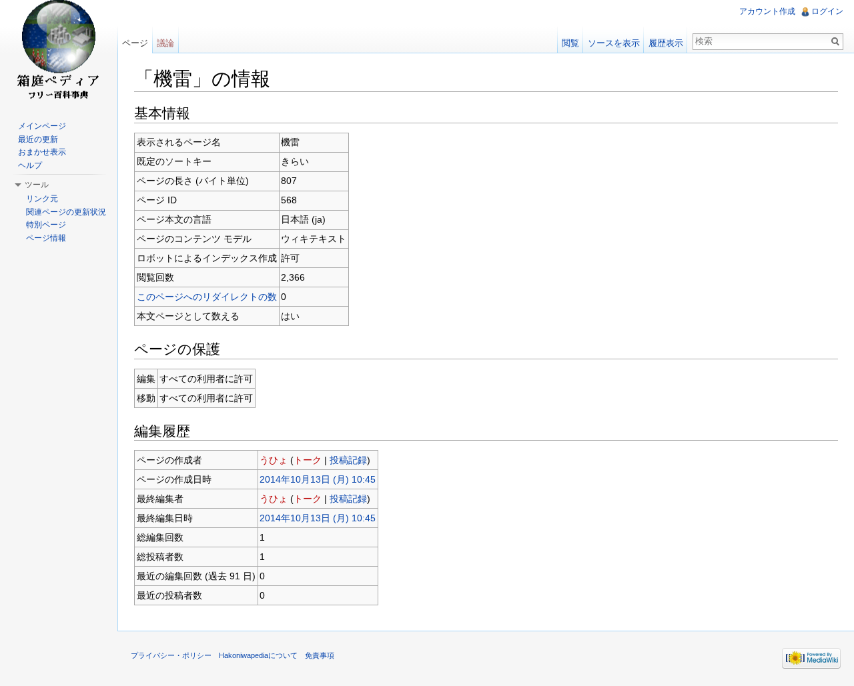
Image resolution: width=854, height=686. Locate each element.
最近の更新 (38, 139)
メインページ (42, 126)
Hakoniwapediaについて (258, 655)
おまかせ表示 (42, 152)
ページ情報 (46, 238)
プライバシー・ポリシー (171, 655)
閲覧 (570, 43)
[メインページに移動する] (58, 53)
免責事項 (319, 655)
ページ (135, 43)
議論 (165, 43)
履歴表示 (666, 43)
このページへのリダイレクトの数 (207, 296)
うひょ (274, 460)
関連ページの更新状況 (66, 212)
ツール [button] (37, 184)
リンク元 (42, 198)
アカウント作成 (767, 11)
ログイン (827, 11)
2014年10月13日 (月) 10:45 (318, 479)
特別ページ (46, 224)
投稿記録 (348, 460)
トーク (308, 460)
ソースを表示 (614, 43)
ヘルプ (30, 165)
